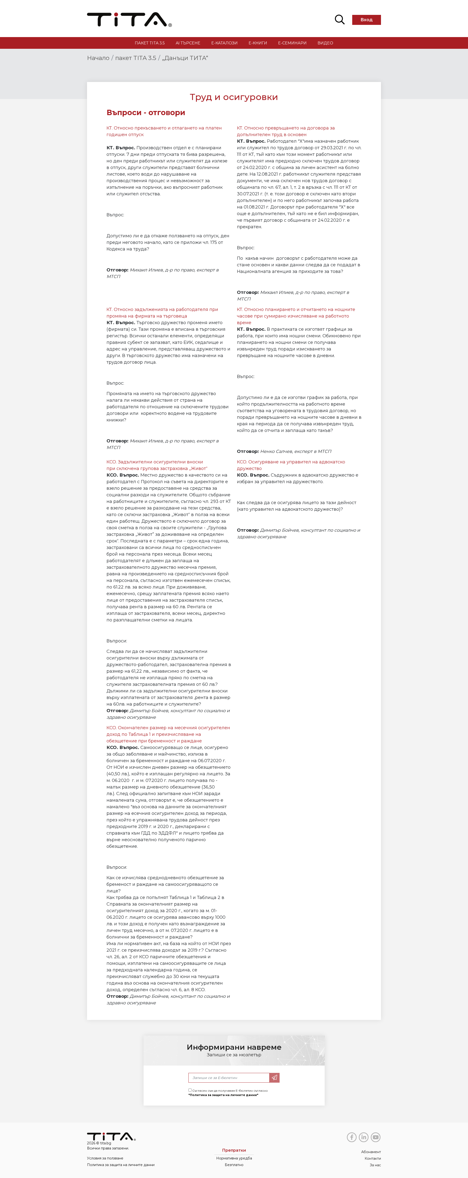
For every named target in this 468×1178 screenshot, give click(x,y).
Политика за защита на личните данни (121, 1165)
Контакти (373, 1158)
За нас (375, 1165)
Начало (98, 57)
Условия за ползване (105, 1158)
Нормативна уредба (234, 1158)
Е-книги (258, 43)
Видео (325, 43)
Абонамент (371, 1152)
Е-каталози (224, 43)
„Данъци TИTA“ (185, 57)
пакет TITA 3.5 (150, 43)
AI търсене (188, 43)
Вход (367, 19)
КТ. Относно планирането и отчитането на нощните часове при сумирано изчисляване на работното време (296, 316)
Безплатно (234, 1165)
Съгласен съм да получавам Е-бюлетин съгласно (228, 1093)
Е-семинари (292, 43)
